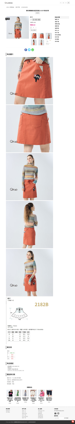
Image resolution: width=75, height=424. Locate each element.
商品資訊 (37, 12)
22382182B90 (24, 7)
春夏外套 (57, 26)
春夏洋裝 (57, 28)
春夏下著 (57, 21)
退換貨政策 (40, 416)
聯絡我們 (8, 410)
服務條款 (40, 413)
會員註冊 (40, 410)
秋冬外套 (57, 37)
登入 (44, 410)
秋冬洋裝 (57, 41)
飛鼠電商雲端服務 (31, 422)
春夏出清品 (57, 23)
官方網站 (8, 412)
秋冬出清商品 (58, 34)
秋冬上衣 (57, 30)
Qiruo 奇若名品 (10, 7)
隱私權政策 (40, 415)
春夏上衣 (57, 19)
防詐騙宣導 (40, 417)
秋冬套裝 (57, 39)
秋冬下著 (18, 7)
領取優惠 (66, 418)
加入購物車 (34, 30)
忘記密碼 (40, 412)
